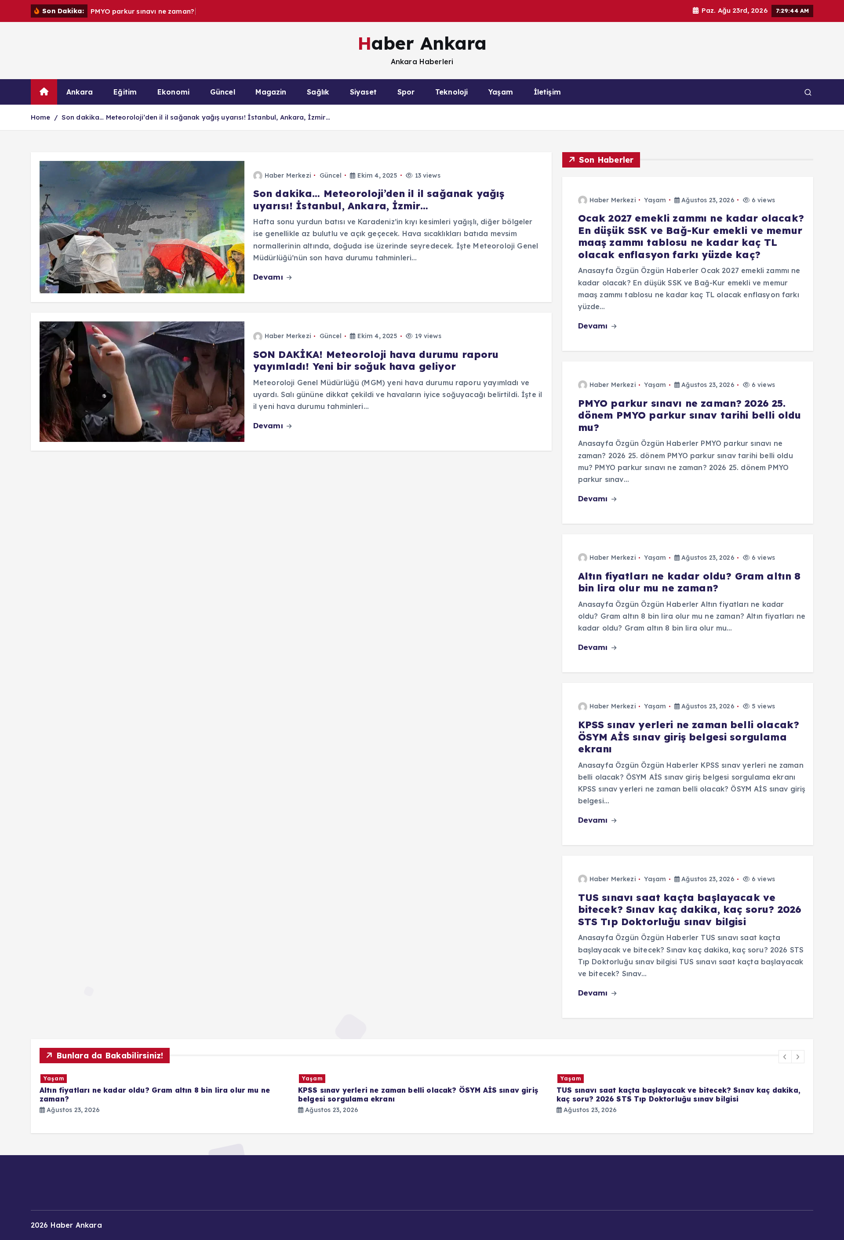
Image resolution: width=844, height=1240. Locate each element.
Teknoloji (451, 92)
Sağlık (318, 92)
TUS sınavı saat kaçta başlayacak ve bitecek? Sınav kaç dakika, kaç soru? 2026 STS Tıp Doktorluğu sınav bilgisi (690, 909)
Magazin (270, 92)
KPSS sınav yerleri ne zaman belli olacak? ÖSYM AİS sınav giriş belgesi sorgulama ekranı (689, 736)
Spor (406, 92)
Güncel (222, 92)
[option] (163, 1094)
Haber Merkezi (288, 175)
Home (41, 117)
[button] (785, 1056)
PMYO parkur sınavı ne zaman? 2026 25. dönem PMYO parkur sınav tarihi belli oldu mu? (689, 415)
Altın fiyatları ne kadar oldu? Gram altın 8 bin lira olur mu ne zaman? (689, 581)
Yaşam (500, 92)
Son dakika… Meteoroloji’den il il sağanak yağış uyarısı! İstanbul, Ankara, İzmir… (196, 117)
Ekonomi (173, 92)
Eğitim (125, 92)
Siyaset (363, 92)
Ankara (79, 92)
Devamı (269, 276)
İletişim (547, 92)
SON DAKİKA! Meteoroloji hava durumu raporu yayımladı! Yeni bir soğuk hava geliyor (376, 360)
